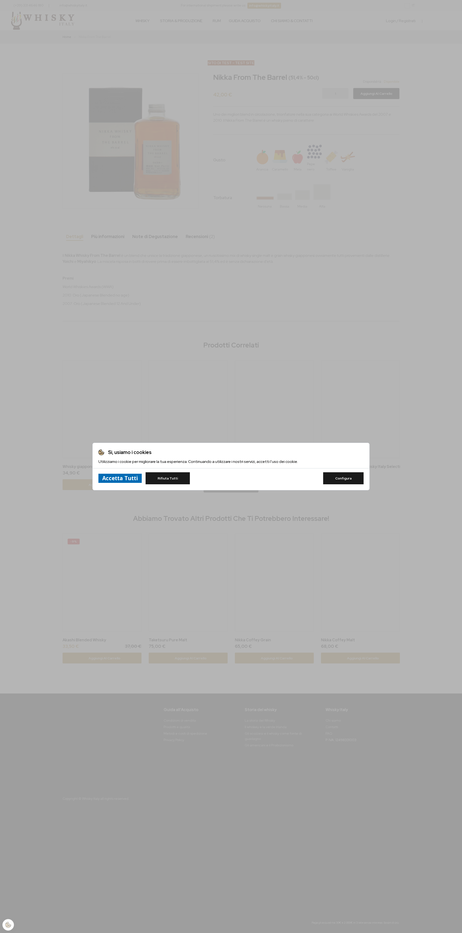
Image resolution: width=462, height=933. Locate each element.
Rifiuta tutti (168, 478)
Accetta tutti (120, 478)
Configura (343, 478)
